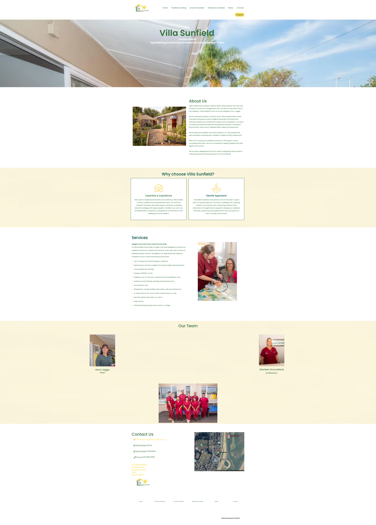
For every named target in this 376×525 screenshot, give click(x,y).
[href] (219, 451)
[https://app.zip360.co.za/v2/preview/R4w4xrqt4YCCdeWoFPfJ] (141, 8)
